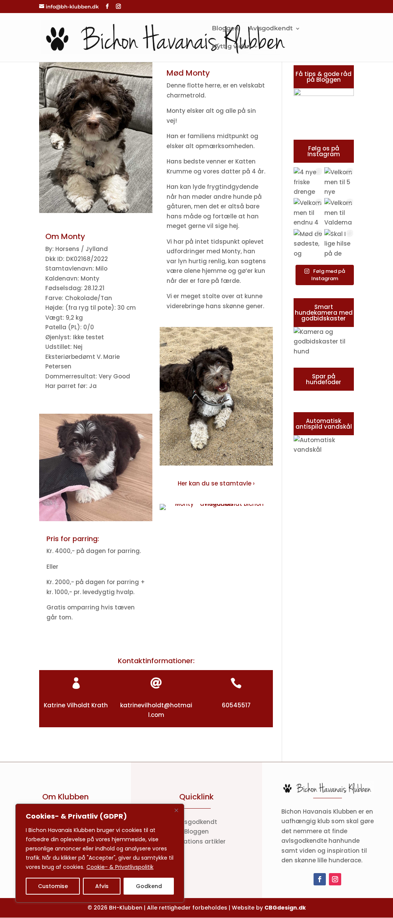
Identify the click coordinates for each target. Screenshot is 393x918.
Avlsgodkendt (271, 29)
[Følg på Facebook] (320, 879)
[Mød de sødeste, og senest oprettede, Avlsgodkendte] (308, 243)
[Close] (176, 810)
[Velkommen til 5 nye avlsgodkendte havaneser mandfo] (338, 181)
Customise (53, 886)
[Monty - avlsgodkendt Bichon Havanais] (95, 213)
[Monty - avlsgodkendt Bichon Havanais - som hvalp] (95, 521)
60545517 (236, 705)
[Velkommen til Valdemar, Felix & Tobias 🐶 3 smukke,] (338, 212)
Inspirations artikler (196, 841)
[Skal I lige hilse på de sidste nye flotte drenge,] (338, 243)
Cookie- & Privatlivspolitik (120, 867)
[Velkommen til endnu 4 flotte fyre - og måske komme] (308, 212)
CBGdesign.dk (285, 907)
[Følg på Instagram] (335, 879)
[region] (99, 853)
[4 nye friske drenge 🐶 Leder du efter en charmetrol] (308, 181)
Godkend (149, 886)
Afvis (102, 886)
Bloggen (225, 29)
